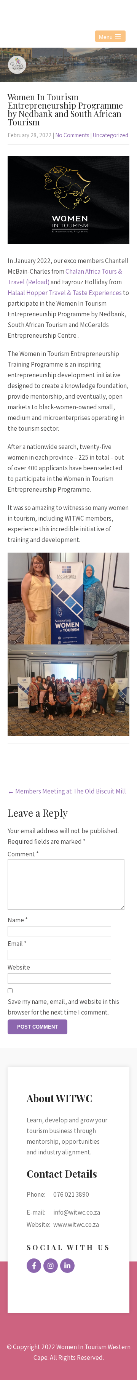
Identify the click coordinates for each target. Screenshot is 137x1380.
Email (17, 943)
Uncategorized (110, 135)
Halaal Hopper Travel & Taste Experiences (65, 293)
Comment (23, 854)
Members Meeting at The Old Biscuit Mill (67, 791)
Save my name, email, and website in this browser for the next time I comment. (63, 1006)
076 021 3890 (39, 10)
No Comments (72, 135)
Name (18, 920)
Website (19, 967)
